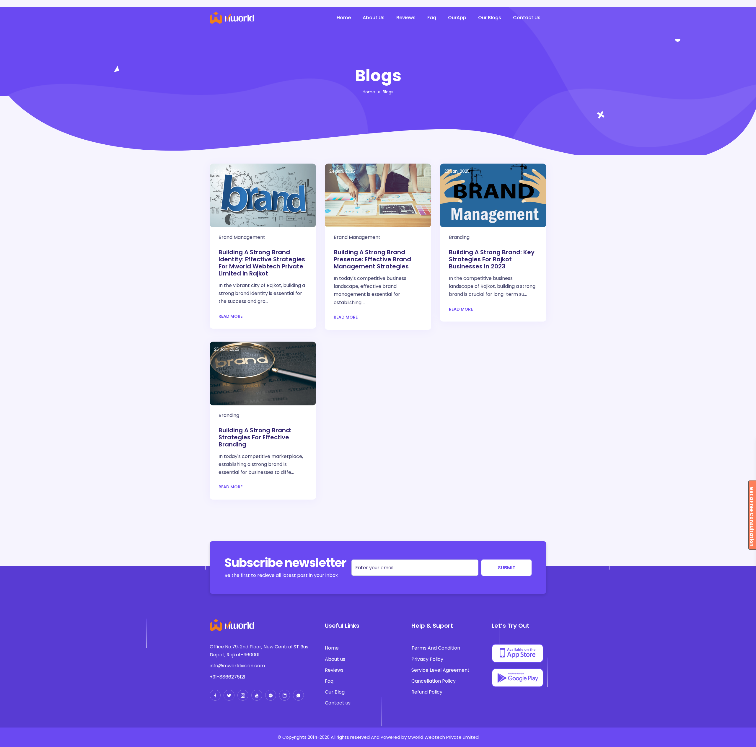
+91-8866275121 (227, 676)
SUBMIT (506, 567)
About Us (373, 17)
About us (335, 659)
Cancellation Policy (433, 681)
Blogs (388, 92)
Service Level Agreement (440, 670)
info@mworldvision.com (237, 665)
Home (344, 17)
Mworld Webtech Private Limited (443, 737)
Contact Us (526, 17)
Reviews (406, 17)
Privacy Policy (427, 659)
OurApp (457, 17)
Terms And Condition (435, 648)
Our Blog (335, 692)
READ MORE (230, 316)
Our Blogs (489, 17)
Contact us (338, 702)
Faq (431, 17)
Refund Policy (426, 692)
